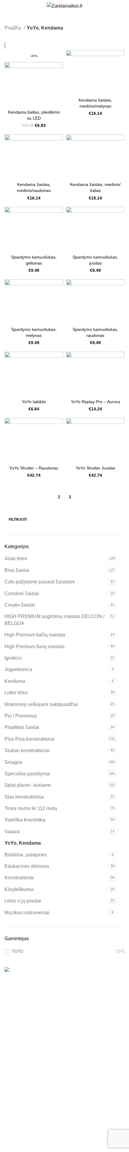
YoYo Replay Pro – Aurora (95, 401)
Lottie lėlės (16, 692)
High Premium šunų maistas (34, 646)
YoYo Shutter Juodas (95, 468)
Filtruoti (18, 519)
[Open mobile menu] (7, 6)
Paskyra (13, 1068)
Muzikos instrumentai (27, 912)
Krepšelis (14, 1079)
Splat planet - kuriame (27, 785)
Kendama (14, 681)
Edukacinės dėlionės (26, 866)
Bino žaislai (16, 570)
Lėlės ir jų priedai (22, 900)
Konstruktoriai (19, 877)
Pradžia (13, 27)
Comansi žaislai (21, 593)
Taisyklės (14, 1110)
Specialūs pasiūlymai (27, 773)
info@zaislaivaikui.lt (25, 1025)
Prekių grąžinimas (23, 1121)
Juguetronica (18, 669)
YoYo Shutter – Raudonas (33, 468)
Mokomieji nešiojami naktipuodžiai (41, 704)
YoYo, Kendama (22, 843)
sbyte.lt (32, 1148)
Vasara (12, 831)
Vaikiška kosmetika (24, 819)
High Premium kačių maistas (34, 634)
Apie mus (14, 1046)
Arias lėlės (15, 558)
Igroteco (13, 658)
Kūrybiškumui (19, 889)
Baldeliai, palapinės (25, 854)
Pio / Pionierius (20, 715)
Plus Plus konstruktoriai (29, 739)
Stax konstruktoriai (24, 796)
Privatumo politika (23, 1133)
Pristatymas (16, 1099)
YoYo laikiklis (34, 401)
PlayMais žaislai (21, 727)
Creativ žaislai (19, 604)
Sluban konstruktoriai (27, 750)
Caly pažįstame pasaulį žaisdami (39, 581)
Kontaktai (14, 1057)
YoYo (17, 951)
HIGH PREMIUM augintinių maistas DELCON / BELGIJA (54, 620)
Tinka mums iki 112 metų (30, 808)
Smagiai (13, 762)
